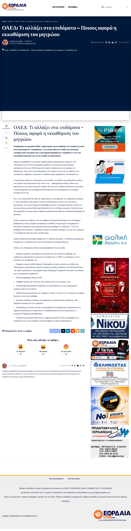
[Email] (6, 142)
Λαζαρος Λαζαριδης (16, 41)
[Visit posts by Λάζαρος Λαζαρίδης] (5, 42)
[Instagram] (81, 365)
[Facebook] (72, 365)
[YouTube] (78, 365)
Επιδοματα (28, 41)
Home (4, 21)
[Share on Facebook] (6, 132)
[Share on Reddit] (112, 42)
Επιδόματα (11, 21)
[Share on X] (106, 42)
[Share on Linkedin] (109, 42)
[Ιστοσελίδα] (69, 365)
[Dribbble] (83, 365)
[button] (115, 42)
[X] (75, 365)
